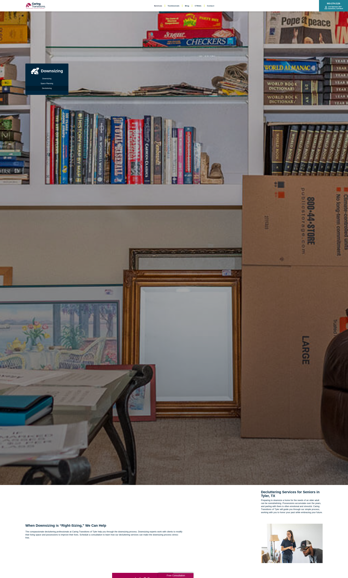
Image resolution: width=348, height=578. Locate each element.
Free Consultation (176, 575)
